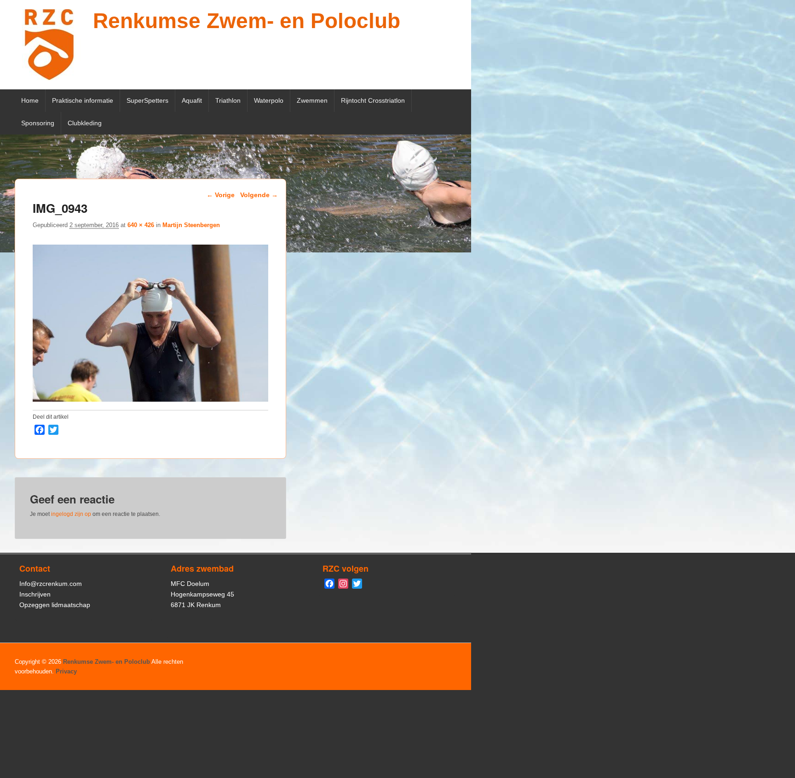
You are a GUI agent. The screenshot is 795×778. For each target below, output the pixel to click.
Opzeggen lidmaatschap (54, 604)
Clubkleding (85, 123)
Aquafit (192, 100)
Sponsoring (37, 123)
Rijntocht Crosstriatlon (373, 100)
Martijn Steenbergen (191, 225)
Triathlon (228, 100)
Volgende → (259, 195)
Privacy (66, 671)
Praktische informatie (82, 100)
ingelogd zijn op (71, 514)
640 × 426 (140, 225)
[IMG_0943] (150, 399)
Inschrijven (35, 594)
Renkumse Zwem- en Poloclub (246, 21)
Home (30, 100)
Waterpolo (268, 100)
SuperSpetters (147, 100)
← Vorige (221, 195)
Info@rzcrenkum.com (50, 583)
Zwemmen (312, 100)
